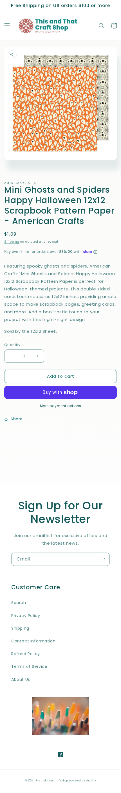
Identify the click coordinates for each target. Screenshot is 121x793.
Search (18, 602)
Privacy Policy (25, 615)
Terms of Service (29, 666)
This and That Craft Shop (51, 780)
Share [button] (17, 419)
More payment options (60, 405)
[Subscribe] (103, 559)
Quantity (12, 344)
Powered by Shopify (82, 780)
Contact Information (33, 641)
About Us (20, 679)
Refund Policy (25, 654)
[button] (7, 25)
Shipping (11, 242)
